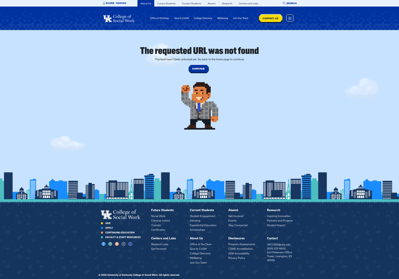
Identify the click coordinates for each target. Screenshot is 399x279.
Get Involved (235, 216)
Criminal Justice (160, 220)
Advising (195, 220)
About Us (146, 3)
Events (232, 220)
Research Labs (159, 244)
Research (227, 3)
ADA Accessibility (239, 253)
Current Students (191, 3)
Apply (109, 228)
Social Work (158, 216)
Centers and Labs (248, 3)
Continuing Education (120, 233)
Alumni (212, 3)
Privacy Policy (236, 258)
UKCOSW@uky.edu (279, 244)
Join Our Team (240, 18)
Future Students (166, 3)
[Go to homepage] (119, 18)
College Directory (203, 18)
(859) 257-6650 (276, 248)
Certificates (158, 229)
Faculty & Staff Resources (123, 237)
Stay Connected (238, 225)
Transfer (156, 225)
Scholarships (197, 229)
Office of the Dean (159, 18)
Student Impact (276, 225)
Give (108, 223)
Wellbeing (222, 18)
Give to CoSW (181, 18)
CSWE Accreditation (240, 248)
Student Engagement (202, 216)
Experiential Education (203, 225)
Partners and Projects (280, 220)
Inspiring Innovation (279, 216)
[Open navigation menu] (289, 18)
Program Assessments (241, 244)
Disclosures (236, 238)
